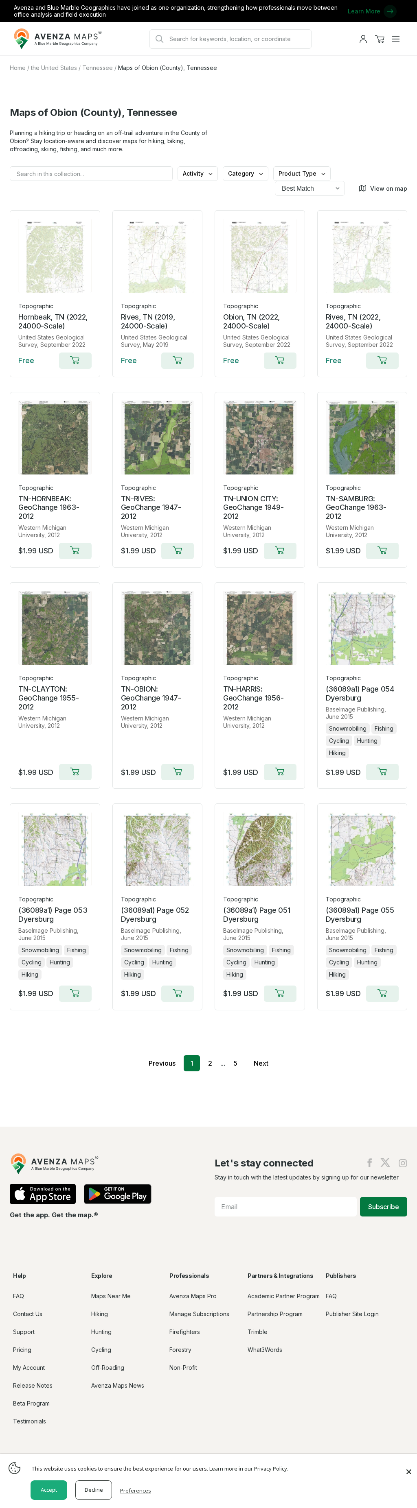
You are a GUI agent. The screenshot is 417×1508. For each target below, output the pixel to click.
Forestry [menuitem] (180, 1349)
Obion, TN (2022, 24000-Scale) (251, 321)
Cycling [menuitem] (101, 1349)
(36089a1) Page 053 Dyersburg (52, 914)
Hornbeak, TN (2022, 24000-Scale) (53, 321)
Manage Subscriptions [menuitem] (199, 1313)
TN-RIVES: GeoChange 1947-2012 (151, 507)
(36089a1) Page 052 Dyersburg (155, 914)
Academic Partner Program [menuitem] (284, 1296)
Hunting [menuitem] (101, 1331)
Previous (162, 1063)
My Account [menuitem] (29, 1367)
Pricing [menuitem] (22, 1349)
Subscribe (383, 1207)
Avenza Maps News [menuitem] (117, 1385)
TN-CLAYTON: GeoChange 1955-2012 (48, 698)
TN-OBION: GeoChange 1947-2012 (151, 698)
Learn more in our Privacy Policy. (248, 1468)
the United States (54, 67)
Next (261, 1063)
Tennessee (97, 67)
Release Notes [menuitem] (33, 1385)
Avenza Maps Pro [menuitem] (193, 1296)
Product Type (298, 173)
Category (242, 173)
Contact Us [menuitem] (27, 1313)
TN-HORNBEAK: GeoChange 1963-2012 (48, 507)
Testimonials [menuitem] (29, 1421)
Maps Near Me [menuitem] (111, 1296)
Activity (194, 173)
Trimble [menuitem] (258, 1331)
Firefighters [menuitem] (184, 1331)
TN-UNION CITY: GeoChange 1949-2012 (253, 507)
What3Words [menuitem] (265, 1349)
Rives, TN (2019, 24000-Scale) (148, 321)
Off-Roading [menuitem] (107, 1367)
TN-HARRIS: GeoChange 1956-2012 (253, 698)
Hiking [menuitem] (99, 1313)
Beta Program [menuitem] (31, 1403)
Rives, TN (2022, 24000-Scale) (353, 321)
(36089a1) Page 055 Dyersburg (360, 914)
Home (18, 67)
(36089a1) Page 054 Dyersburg (360, 693)
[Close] (409, 1468)
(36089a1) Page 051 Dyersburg (256, 914)
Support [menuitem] (24, 1331)
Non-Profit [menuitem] (183, 1367)
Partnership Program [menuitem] (275, 1313)
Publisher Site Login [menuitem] (352, 1313)
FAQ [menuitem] (18, 1296)
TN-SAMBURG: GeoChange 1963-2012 (356, 507)
